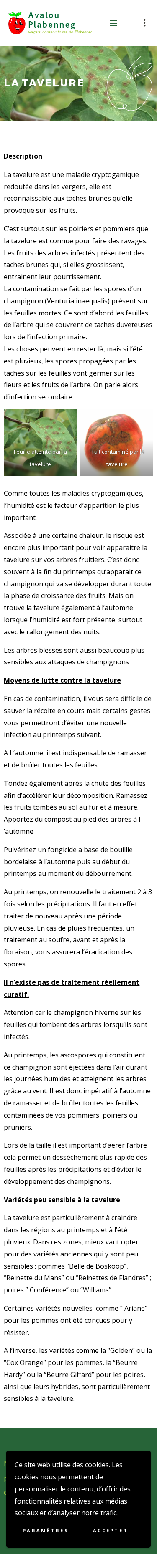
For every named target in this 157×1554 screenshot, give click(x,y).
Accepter (110, 1530)
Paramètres (46, 1530)
